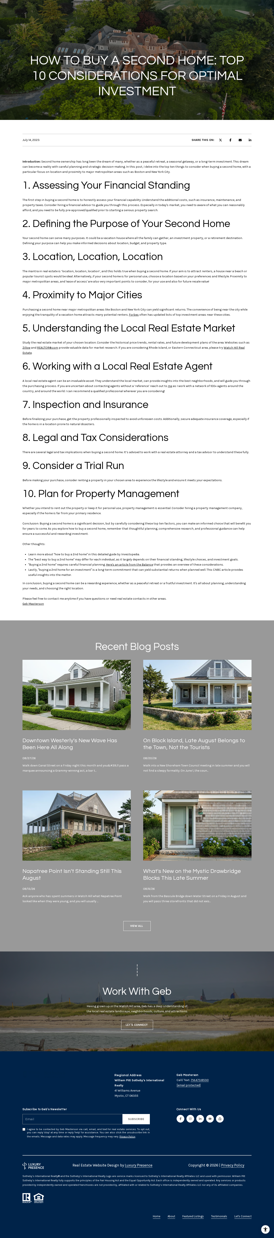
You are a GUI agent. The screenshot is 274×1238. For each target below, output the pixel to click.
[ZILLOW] (220, 1119)
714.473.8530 (200, 1080)
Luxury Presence (138, 1165)
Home (156, 1216)
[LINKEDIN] (200, 1119)
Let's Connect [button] (137, 1025)
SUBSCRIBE (136, 1119)
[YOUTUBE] (210, 1119)
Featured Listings (193, 1216)
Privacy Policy (127, 1136)
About (171, 1216)
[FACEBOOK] (180, 1119)
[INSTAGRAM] (190, 1119)
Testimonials (219, 1216)
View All (137, 926)
